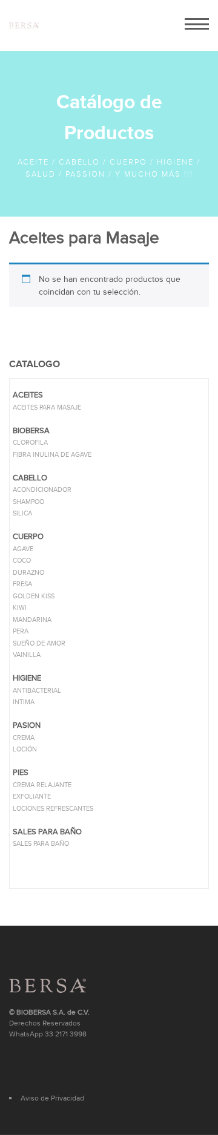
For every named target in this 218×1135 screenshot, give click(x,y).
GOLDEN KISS (33, 596)
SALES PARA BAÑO (41, 844)
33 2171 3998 (66, 1034)
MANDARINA (32, 620)
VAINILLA (27, 655)
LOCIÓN (25, 749)
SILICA (22, 513)
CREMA (24, 738)
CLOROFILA (30, 442)
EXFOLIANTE (32, 796)
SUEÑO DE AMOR (39, 643)
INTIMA (24, 702)
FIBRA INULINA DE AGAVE (52, 455)
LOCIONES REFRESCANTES (53, 809)
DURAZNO (28, 573)
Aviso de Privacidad (52, 1098)
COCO (22, 560)
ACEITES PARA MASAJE (47, 407)
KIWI (20, 608)
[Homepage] (24, 26)
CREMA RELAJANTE (42, 785)
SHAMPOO (28, 502)
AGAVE (23, 549)
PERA (20, 631)
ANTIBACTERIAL (37, 691)
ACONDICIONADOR (42, 490)
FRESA (22, 584)
